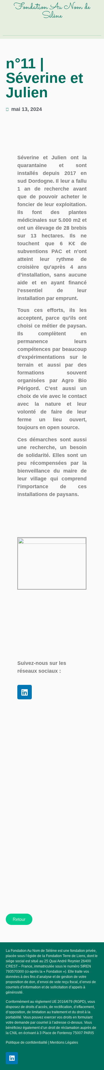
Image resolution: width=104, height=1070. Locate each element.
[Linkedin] (24, 692)
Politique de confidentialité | (28, 1042)
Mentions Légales (64, 1042)
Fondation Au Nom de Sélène (52, 11)
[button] (52, 28)
